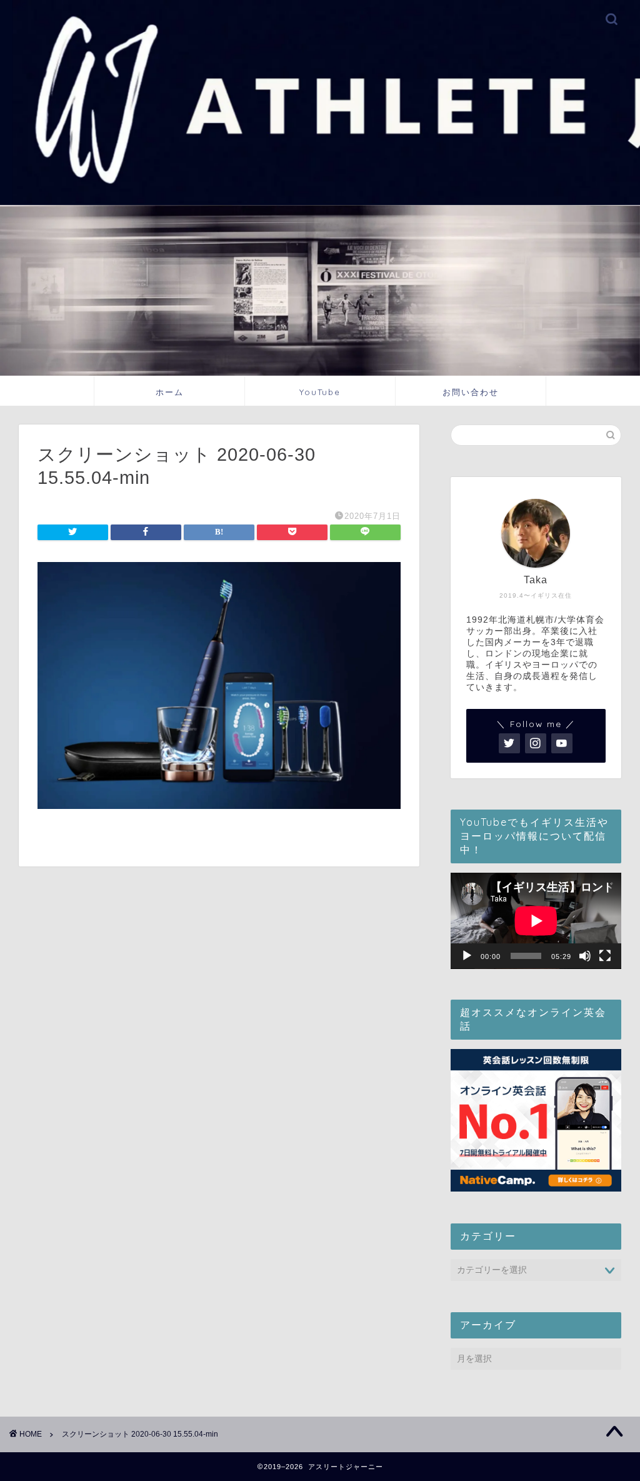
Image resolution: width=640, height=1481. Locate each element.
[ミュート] (585, 956)
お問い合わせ (470, 392)
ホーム (170, 392)
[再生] (467, 956)
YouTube (320, 392)
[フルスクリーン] (605, 956)
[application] (536, 921)
